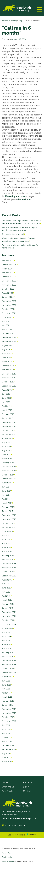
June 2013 (6, 685)
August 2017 (7, 482)
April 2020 (6, 357)
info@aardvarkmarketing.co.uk (19, 818)
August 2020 (7, 345)
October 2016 (8, 523)
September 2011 (9, 749)
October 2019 (8, 381)
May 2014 (6, 640)
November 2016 (9, 519)
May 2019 (6, 402)
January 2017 (7, 511)
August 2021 (7, 317)
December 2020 (9, 337)
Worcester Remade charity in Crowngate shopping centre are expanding (19, 239)
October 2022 (8, 289)
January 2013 (7, 705)
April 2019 (6, 406)
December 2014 (9, 612)
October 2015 (8, 571)
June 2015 (6, 588)
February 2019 (8, 414)
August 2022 (7, 293)
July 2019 (6, 394)
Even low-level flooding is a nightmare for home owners (20, 246)
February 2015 (8, 604)
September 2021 (9, 313)
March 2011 (7, 761)
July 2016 (6, 535)
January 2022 (8, 297)
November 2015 (9, 567)
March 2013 (7, 697)
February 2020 (8, 365)
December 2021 (9, 301)
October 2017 (8, 475)
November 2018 (9, 426)
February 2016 (8, 555)
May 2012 (6, 733)
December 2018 (9, 422)
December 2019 (9, 374)
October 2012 (8, 717)
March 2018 (7, 458)
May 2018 (6, 450)
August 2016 (7, 531)
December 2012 (9, 709)
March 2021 (7, 329)
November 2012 (9, 713)
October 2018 (8, 430)
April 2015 (6, 596)
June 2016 (6, 539)
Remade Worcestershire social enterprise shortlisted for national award (20, 228)
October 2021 (8, 309)
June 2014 (6, 636)
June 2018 (6, 446)
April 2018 (6, 454)
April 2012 (6, 737)
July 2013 (6, 681)
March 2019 (7, 410)
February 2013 (8, 701)
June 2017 (6, 491)
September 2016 (9, 527)
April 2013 (6, 693)
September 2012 (9, 721)
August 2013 (7, 676)
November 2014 (9, 616)
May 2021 (6, 325)
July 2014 (6, 632)
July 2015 (6, 583)
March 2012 (7, 741)
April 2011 (6, 757)
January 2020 (8, 369)
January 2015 (7, 608)
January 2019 (7, 418)
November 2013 (9, 664)
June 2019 (6, 398)
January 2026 (8, 260)
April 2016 (6, 547)
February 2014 (8, 652)
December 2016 (9, 515)
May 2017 (6, 495)
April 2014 (6, 644)
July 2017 (6, 487)
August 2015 (7, 580)
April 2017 (6, 499)
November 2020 (9, 341)
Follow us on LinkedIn (15, 825)
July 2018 (6, 442)
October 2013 (8, 668)
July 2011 (6, 753)
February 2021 (8, 333)
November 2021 (9, 305)
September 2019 (9, 386)
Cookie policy (7, 857)
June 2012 (6, 729)
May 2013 (6, 688)
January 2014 (7, 656)
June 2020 (6, 353)
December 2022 (9, 281)
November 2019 (9, 377)
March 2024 (7, 268)
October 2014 (8, 620)
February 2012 (8, 745)
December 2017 (9, 466)
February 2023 (8, 276)
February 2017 (8, 507)
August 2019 (7, 390)
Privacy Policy (7, 853)
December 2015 (9, 563)
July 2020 (6, 349)
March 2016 (7, 551)
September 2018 (9, 434)
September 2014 (9, 624)
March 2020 (7, 361)
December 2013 (9, 660)
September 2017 (9, 478)
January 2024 (8, 272)
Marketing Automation (16, 196)
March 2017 (7, 503)
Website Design (8, 861)
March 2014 (7, 648)
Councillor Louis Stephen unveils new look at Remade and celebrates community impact (21, 222)
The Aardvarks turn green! (13, 234)
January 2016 (7, 559)
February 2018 (8, 462)
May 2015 (6, 592)
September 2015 (9, 575)
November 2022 (9, 285)
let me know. (25, 199)
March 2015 (7, 600)
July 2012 (6, 725)
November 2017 (9, 470)
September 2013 (9, 672)
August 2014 (7, 628)
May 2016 (6, 543)
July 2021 (6, 321)
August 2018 (7, 438)
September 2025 (9, 264)
